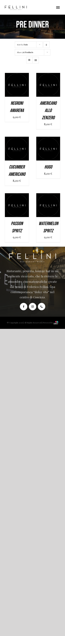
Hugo (48, 167)
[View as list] (35, 60)
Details (16, 90)
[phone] (41, 306)
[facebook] (23, 306)
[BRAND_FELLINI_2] (16, 7)
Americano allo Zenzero (48, 110)
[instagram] (32, 306)
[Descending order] (46, 44)
